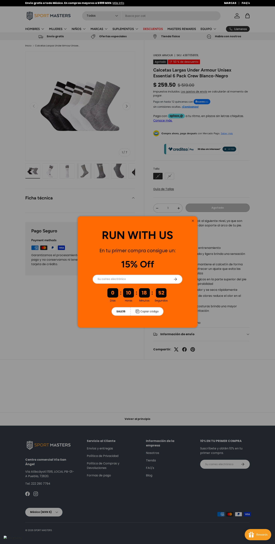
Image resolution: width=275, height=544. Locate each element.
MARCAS (230, 3)
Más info (118, 3)
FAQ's (246, 3)
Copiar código (149, 311)
